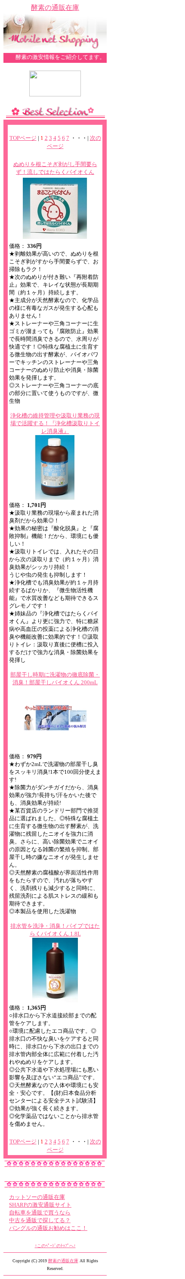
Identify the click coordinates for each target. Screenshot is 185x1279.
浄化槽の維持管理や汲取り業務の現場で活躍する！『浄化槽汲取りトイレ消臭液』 (55, 423)
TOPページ (23, 138)
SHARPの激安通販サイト (40, 1205)
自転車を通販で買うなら (40, 1212)
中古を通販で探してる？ (40, 1220)
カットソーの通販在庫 (37, 1197)
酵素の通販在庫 (55, 7)
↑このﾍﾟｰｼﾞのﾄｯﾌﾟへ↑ (55, 1245)
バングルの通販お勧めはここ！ (48, 1228)
